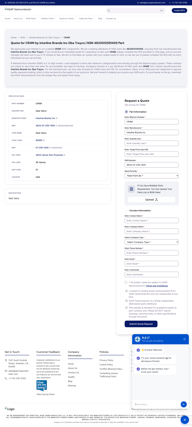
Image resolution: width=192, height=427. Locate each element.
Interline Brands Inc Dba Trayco (44, 37)
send (183, 404)
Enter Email (130, 259)
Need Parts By (131, 171)
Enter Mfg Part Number (135, 117)
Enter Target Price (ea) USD (136, 149)
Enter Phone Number (134, 248)
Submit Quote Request (141, 324)
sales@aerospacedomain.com (152, 3)
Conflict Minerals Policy (111, 369)
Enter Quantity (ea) (133, 139)
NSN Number (130, 160)
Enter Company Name (135, 227)
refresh (184, 339)
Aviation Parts (47, 18)
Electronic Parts (66, 18)
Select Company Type (135, 237)
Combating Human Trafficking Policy (109, 375)
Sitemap (72, 385)
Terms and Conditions (157, 285)
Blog (100, 18)
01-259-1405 (42, 147)
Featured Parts (86, 18)
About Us (18, 18)
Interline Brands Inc (45, 118)
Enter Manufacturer (134, 128)
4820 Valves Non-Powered (49, 155)
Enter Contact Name (134, 216)
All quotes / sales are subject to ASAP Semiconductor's (148, 284)
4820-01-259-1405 (45, 125)
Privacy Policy (106, 360)
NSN (22, 37)
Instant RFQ (179, 10)
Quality (71, 377)
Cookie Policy (106, 364)
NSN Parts (31, 18)
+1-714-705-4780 (179, 3)
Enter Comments (132, 270)
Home (7, 18)
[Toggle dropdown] (37, 19)
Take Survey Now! (45, 394)
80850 (39, 140)
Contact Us (111, 18)
